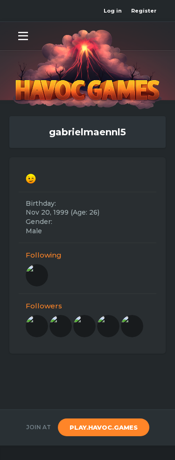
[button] (23, 35)
